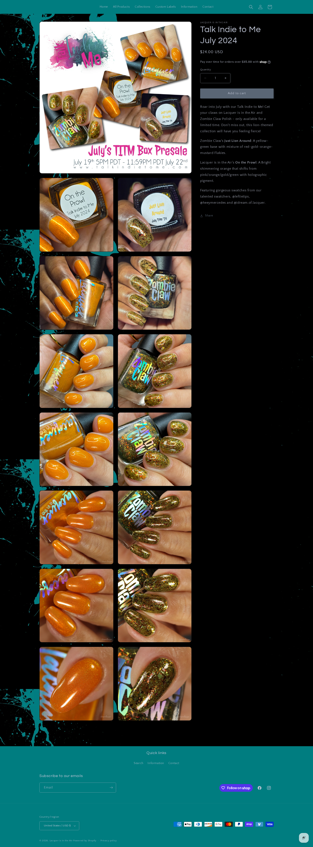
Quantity (205, 69)
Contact (173, 763)
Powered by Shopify (84, 840)
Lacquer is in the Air (61, 840)
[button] (251, 7)
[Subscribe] (111, 788)
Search (139, 763)
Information (156, 763)
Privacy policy (109, 840)
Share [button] (209, 215)
